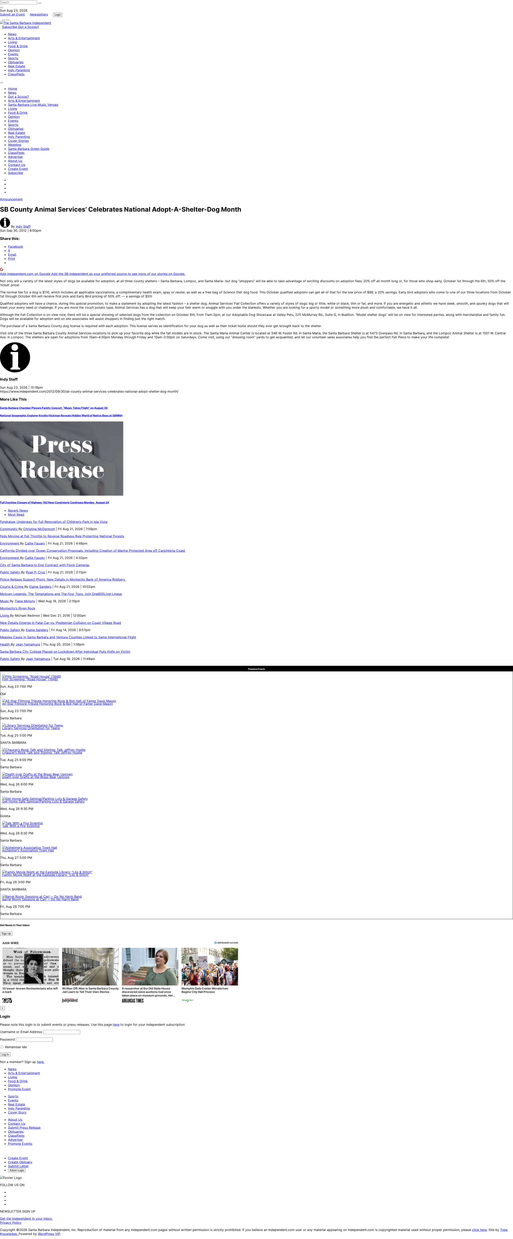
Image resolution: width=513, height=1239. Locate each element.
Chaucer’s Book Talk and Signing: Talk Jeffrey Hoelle (42, 753)
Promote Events (20, 1144)
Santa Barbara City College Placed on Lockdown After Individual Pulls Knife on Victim (65, 652)
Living (12, 42)
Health (5, 644)
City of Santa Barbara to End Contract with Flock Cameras (44, 565)
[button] (31, 975)
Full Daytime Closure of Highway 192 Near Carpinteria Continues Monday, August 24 (54, 502)
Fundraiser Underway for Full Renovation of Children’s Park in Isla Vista (53, 522)
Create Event (18, 169)
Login (58, 14)
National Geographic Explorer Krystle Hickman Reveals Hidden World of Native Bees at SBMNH (61, 415)
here (116, 1025)
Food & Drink (18, 46)
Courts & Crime (12, 587)
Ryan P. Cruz (35, 572)
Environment (10, 543)
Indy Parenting (19, 70)
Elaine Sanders (40, 587)
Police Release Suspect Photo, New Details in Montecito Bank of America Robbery (63, 579)
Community (9, 529)
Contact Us (16, 165)
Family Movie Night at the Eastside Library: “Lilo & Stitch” (45, 875)
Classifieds (16, 74)
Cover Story (17, 1112)
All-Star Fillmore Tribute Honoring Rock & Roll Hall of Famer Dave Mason (57, 704)
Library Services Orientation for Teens (31, 728)
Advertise (15, 157)
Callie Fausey (35, 543)
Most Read (16, 514)
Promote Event (19, 1089)
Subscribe (10, 27)
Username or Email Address (21, 1032)
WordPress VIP (49, 1234)
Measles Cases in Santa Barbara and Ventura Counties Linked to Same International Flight (68, 637)
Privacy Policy (10, 1223)
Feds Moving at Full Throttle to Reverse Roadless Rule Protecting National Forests (62, 536)
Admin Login (17, 1170)
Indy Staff (23, 226)
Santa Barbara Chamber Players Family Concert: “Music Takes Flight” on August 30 (54, 407)
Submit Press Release (24, 1128)
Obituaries (15, 62)
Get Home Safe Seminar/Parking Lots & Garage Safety (43, 801)
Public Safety (10, 572)
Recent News (18, 510)
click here (479, 1230)
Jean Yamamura (28, 644)
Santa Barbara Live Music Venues (33, 105)
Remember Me (15, 1047)
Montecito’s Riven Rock (17, 608)
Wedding (14, 145)
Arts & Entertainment (24, 38)
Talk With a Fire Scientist (21, 826)
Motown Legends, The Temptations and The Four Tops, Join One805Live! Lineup (61, 594)
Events (13, 54)
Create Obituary (20, 1162)
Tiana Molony (25, 601)
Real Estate (16, 66)
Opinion (14, 50)
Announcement (11, 199)
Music (5, 601)
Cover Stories (18, 141)
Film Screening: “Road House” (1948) (30, 679)
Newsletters (39, 14)
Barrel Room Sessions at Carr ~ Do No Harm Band (40, 899)
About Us (15, 161)
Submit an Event (12, 14)
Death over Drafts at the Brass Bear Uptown (35, 777)
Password (7, 1039)
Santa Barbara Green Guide (28, 149)
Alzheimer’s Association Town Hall (28, 850)
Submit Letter (18, 1166)
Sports (13, 58)
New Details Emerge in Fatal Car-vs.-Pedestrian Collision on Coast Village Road (60, 623)
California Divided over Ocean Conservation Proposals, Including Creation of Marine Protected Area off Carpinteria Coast (92, 551)
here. (40, 1062)
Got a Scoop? (28, 27)
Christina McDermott (39, 529)
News (12, 34)
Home (12, 89)
